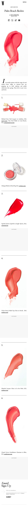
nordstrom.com (8, 454)
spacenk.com (4, 225)
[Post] (12, 20)
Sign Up (6, 484)
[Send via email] (19, 20)
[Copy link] (16, 20)
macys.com (4, 121)
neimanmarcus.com (9, 123)
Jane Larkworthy (14, 15)
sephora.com (22, 186)
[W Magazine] (2, 3)
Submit (8, 497)
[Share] (9, 20)
